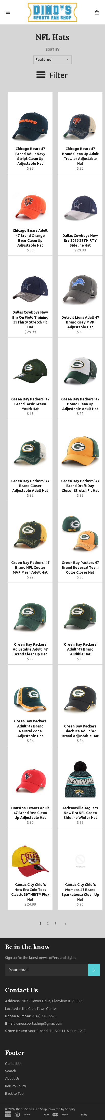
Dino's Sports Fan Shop (31, 1109)
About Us (12, 1078)
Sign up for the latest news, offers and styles (40, 958)
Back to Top (14, 1093)
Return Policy (15, 1086)
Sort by (52, 49)
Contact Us (13, 1064)
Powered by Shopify (61, 1109)
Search (10, 1071)
